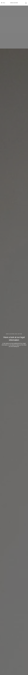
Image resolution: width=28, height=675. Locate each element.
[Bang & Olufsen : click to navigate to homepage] (14, 2)
